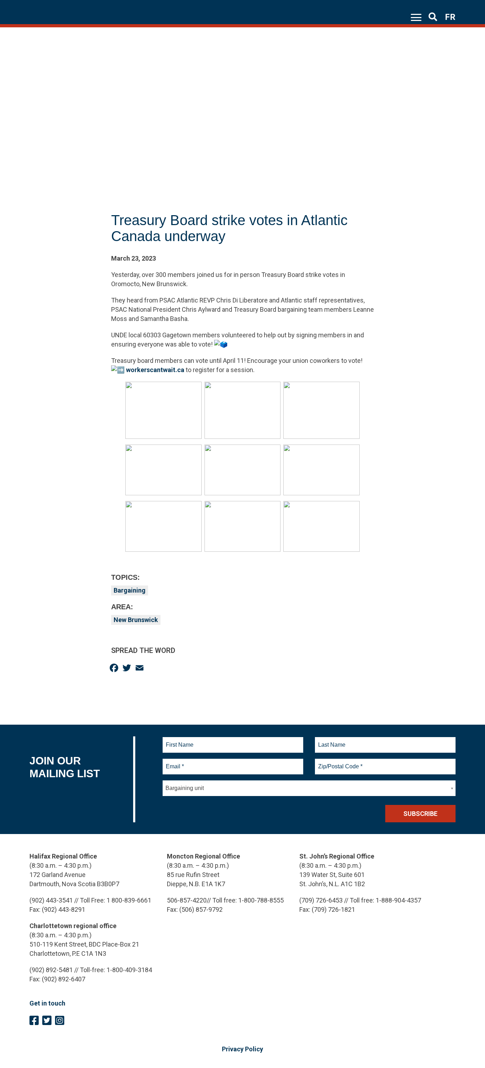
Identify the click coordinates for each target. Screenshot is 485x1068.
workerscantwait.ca (155, 370)
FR (450, 17)
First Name (179, 741)
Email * (174, 762)
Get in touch (47, 1003)
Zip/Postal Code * (339, 762)
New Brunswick (136, 619)
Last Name (331, 741)
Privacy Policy (242, 1049)
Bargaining (130, 590)
